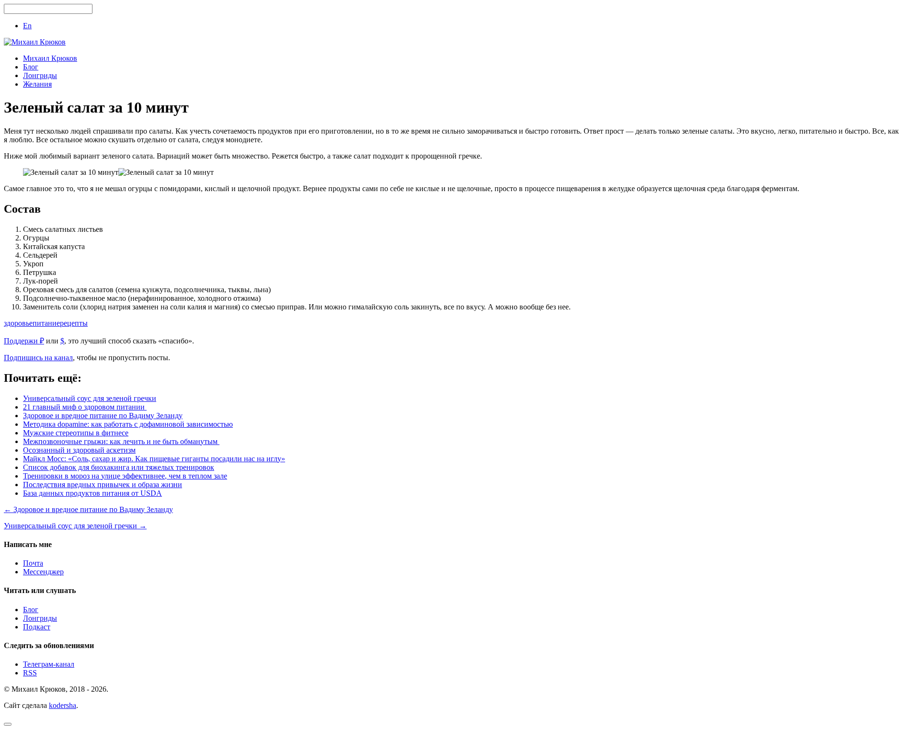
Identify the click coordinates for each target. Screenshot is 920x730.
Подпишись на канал (38, 358)
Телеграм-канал (48, 664)
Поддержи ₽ (24, 341)
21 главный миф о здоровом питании (85, 407)
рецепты (74, 323)
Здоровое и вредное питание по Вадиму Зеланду (103, 415)
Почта (33, 563)
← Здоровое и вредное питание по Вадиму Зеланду (88, 509)
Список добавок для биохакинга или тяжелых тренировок (118, 467)
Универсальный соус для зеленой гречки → (75, 526)
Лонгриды (40, 75)
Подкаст (36, 627)
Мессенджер (43, 572)
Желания (37, 84)
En (27, 26)
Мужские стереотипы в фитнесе (75, 433)
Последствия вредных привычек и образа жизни (102, 484)
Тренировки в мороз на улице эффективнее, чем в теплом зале (125, 476)
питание (46, 323)
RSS (30, 673)
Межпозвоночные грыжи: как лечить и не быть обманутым (121, 441)
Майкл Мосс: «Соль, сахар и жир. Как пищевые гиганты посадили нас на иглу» (154, 459)
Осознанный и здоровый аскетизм (79, 450)
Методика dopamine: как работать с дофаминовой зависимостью (128, 424)
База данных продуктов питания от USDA (92, 493)
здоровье (18, 323)
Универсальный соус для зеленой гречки (89, 398)
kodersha (62, 705)
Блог (30, 67)
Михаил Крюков (50, 58)
